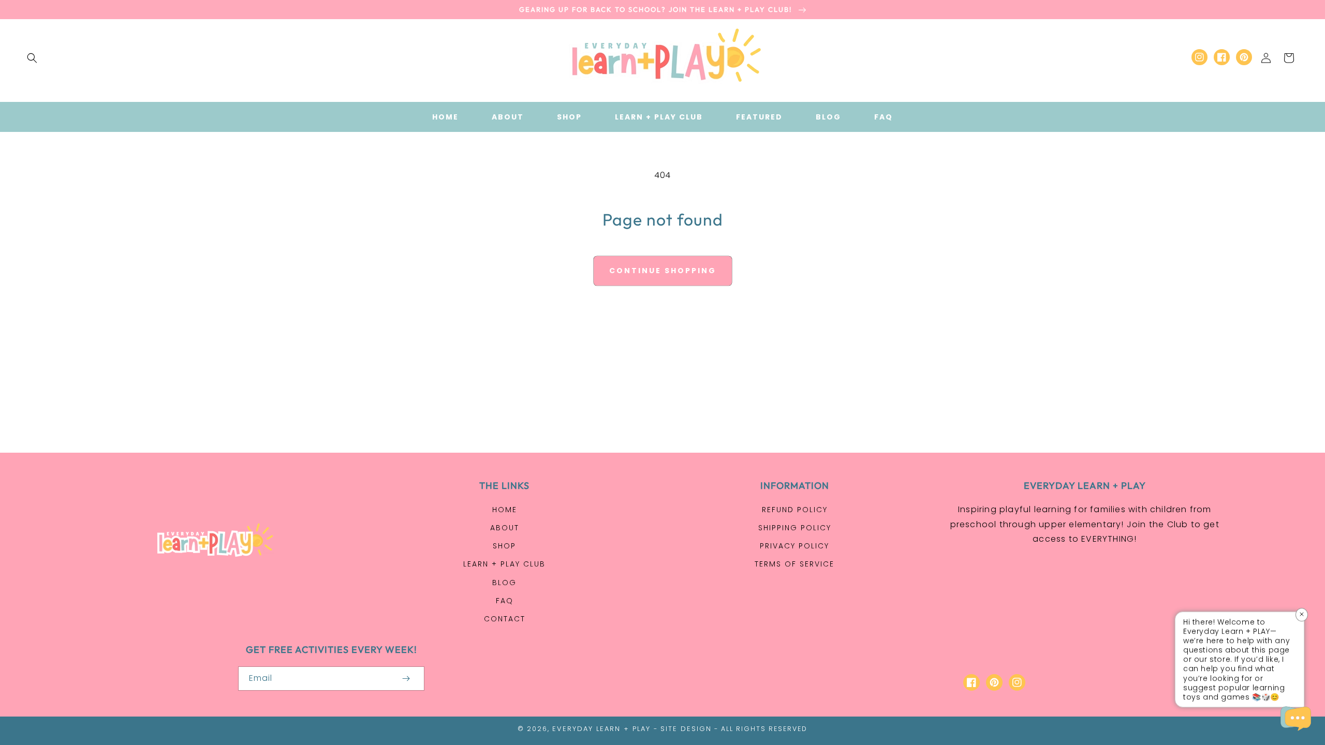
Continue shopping (662, 270)
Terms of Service (794, 564)
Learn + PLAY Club (504, 564)
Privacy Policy (794, 546)
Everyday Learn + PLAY (601, 729)
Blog (504, 582)
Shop (504, 546)
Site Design (686, 729)
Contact (504, 619)
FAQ (504, 600)
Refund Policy (795, 509)
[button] (32, 58)
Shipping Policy (794, 528)
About (504, 528)
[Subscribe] (406, 678)
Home (504, 509)
